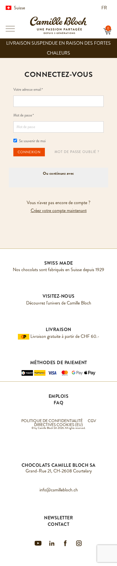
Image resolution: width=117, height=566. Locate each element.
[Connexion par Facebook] (65, 180)
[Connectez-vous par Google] (51, 180)
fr (104, 8)
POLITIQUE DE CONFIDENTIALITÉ (52, 421)
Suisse (19, 8)
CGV (92, 421)
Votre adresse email (27, 89)
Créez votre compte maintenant (59, 210)
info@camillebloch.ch (58, 490)
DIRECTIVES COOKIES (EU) (58, 424)
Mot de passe (23, 115)
